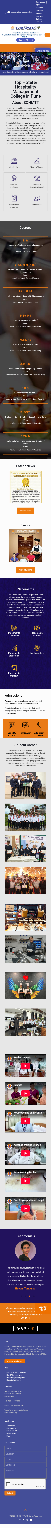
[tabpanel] (25, 1267)
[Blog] (31, 1524)
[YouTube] (23, 1524)
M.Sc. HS (25, 339)
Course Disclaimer (14, 1365)
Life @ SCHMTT (13, 1435)
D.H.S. (25, 388)
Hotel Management (14, 1379)
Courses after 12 (26, 40)
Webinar (39, 8)
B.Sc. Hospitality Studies (16, 1377)
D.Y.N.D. (25, 436)
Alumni (38, 13)
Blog (8, 1440)
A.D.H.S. (25, 364)
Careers (39, 11)
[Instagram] (27, 1524)
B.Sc (25, 240)
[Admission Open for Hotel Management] (25, 545)
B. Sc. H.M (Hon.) (25, 264)
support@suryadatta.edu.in (21, 12)
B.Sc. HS (25, 315)
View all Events (25, 570)
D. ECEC (25, 412)
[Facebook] (20, 1524)
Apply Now (43, 1308)
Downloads (40, 2)
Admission (11, 1430)
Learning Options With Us (39, 19)
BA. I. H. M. (25, 291)
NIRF (38, 5)
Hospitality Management (16, 1382)
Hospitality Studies (14, 1384)
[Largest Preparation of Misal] (25, 486)
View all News (25, 511)
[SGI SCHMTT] (25, 28)
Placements (11, 1432)
